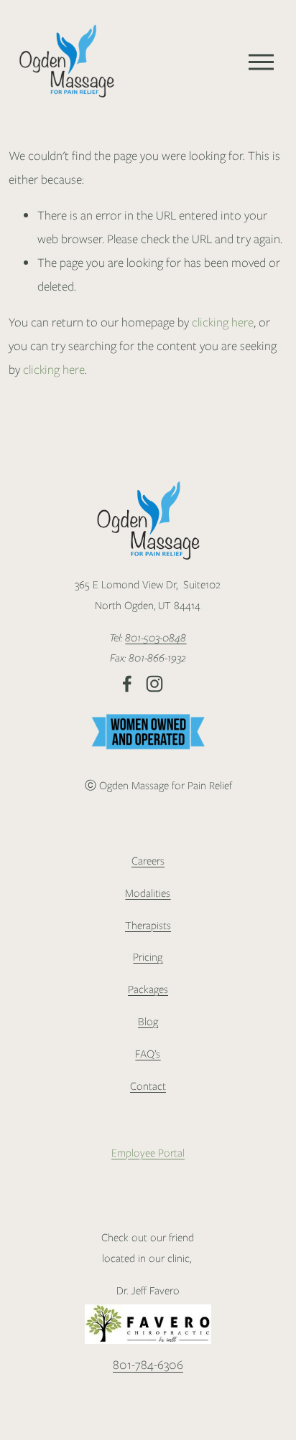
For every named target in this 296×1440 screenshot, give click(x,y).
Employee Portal (148, 1153)
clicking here (223, 322)
